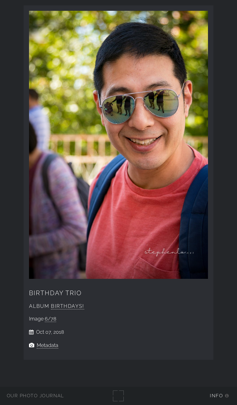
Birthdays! (67, 306)
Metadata (47, 345)
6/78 (50, 319)
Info (216, 395)
